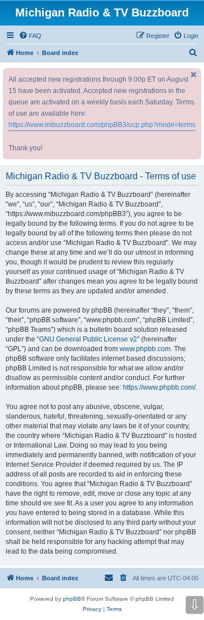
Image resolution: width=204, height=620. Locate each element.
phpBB (72, 599)
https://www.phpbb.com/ (159, 387)
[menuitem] (30, 36)
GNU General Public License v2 (88, 339)
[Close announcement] (194, 74)
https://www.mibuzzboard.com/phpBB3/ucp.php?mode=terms (102, 125)
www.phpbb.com (145, 349)
